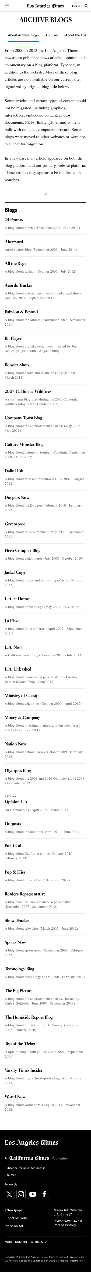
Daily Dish (14, 471)
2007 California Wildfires (28, 391)
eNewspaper (14, 1210)
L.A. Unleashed (18, 669)
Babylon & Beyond (21, 312)
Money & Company (22, 717)
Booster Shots (17, 365)
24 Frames (14, 220)
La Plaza (12, 621)
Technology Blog (19, 969)
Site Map (10, 1175)
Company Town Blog (23, 418)
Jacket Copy (15, 572)
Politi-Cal (13, 846)
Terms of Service (57, 1257)
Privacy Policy (76, 1257)
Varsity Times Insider (24, 1070)
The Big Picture (18, 991)
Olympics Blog (18, 771)
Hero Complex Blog (23, 551)
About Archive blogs (23, 35)
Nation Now (15, 744)
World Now (15, 1097)
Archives (52, 35)
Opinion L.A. (16, 802)
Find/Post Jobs (16, 1218)
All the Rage (15, 263)
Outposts (13, 824)
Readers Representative (25, 894)
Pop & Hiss (15, 872)
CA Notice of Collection (17, 1261)
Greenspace (15, 524)
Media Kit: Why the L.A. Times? (68, 1212)
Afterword (14, 242)
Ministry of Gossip (21, 696)
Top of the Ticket (20, 1044)
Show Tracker (17, 921)
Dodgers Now (17, 497)
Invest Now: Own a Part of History (68, 1223)
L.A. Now (13, 647)
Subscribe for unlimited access (25, 1168)
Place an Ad (14, 1226)
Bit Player (13, 338)
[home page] (45, 6)
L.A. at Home (17, 599)
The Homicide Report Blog (29, 1017)
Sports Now (15, 942)
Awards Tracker (18, 285)
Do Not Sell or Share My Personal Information (57, 1261)
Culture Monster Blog (24, 444)
